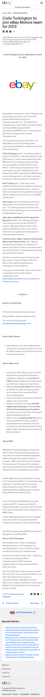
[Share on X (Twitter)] (10, 31)
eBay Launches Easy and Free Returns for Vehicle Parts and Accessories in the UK (22, 646)
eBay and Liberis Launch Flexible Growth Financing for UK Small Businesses (22, 656)
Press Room (6, 669)
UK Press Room (24, 612)
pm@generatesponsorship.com (16, 323)
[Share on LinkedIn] (3, 31)
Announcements (17, 594)
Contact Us (6, 676)
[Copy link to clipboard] (14, 31)
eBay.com (5, 665)
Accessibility (24, 694)
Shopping (6, 597)
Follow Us (5, 673)
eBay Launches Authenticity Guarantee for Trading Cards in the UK (22, 651)
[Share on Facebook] (7, 31)
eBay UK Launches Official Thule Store (21, 628)
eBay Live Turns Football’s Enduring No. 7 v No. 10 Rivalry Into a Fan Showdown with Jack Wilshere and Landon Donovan (22, 640)
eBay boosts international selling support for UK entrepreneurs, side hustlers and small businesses (22, 632)
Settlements (35, 694)
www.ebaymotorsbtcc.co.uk (15, 278)
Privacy (15, 694)
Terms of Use (6, 694)
